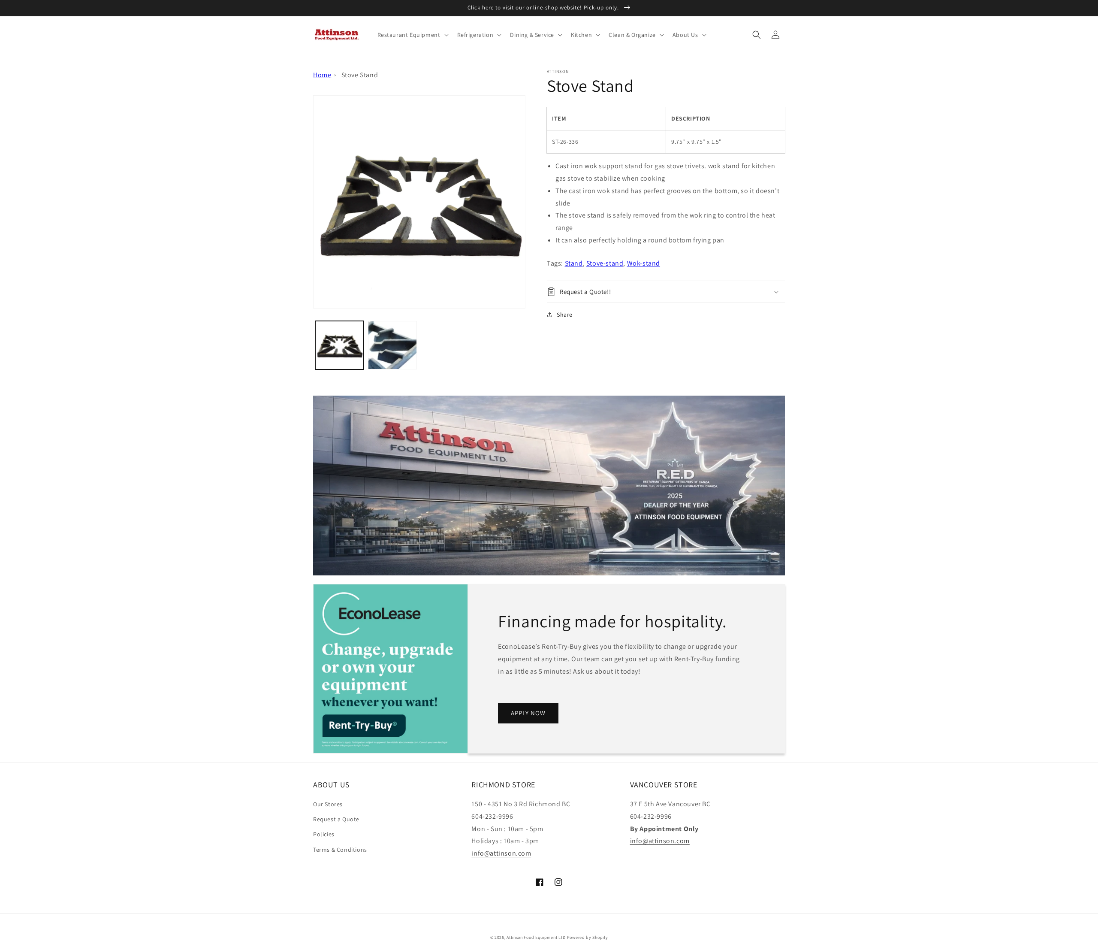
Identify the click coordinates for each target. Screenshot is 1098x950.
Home (322, 74)
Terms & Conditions (340, 849)
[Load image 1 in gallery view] (339, 345)
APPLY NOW (528, 713)
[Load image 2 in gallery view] (392, 345)
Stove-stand (605, 263)
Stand (574, 263)
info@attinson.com (501, 853)
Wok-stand (643, 263)
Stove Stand (359, 74)
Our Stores (328, 804)
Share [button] (565, 314)
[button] (412, 35)
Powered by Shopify (587, 937)
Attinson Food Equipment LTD (536, 937)
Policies (324, 834)
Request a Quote (336, 819)
